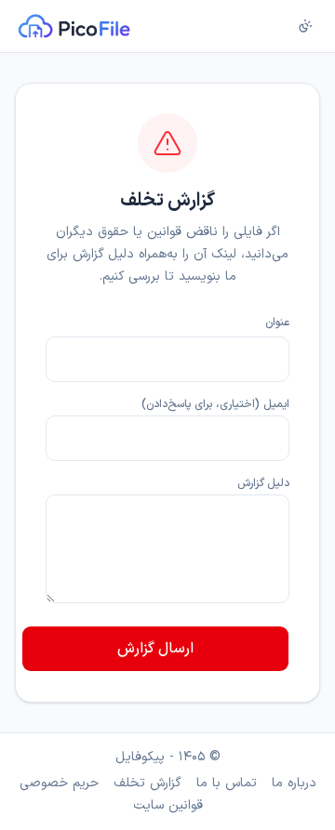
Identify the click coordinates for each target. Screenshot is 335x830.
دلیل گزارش (263, 483)
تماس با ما (226, 783)
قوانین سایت (168, 806)
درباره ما (294, 783)
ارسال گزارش (155, 649)
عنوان (277, 322)
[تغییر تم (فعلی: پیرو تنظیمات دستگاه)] (305, 26)
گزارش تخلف (147, 783)
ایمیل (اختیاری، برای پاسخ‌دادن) (215, 404)
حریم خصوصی (59, 783)
